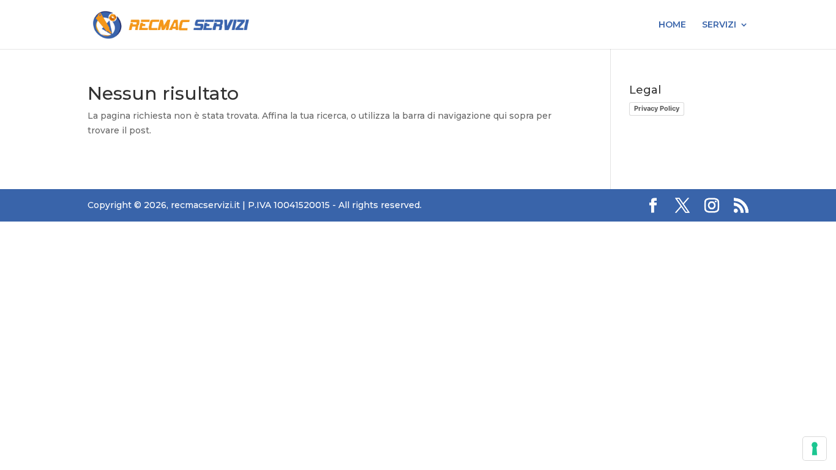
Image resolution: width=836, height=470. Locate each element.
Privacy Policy (656, 108)
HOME (672, 25)
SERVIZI (719, 25)
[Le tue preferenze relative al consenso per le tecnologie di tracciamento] (814, 448)
